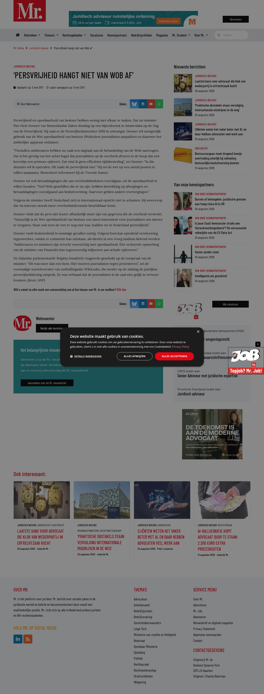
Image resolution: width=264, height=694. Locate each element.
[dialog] (132, 347)
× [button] (198, 331)
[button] (85, 356)
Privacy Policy (180, 346)
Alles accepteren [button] (174, 356)
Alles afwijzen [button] (134, 356)
